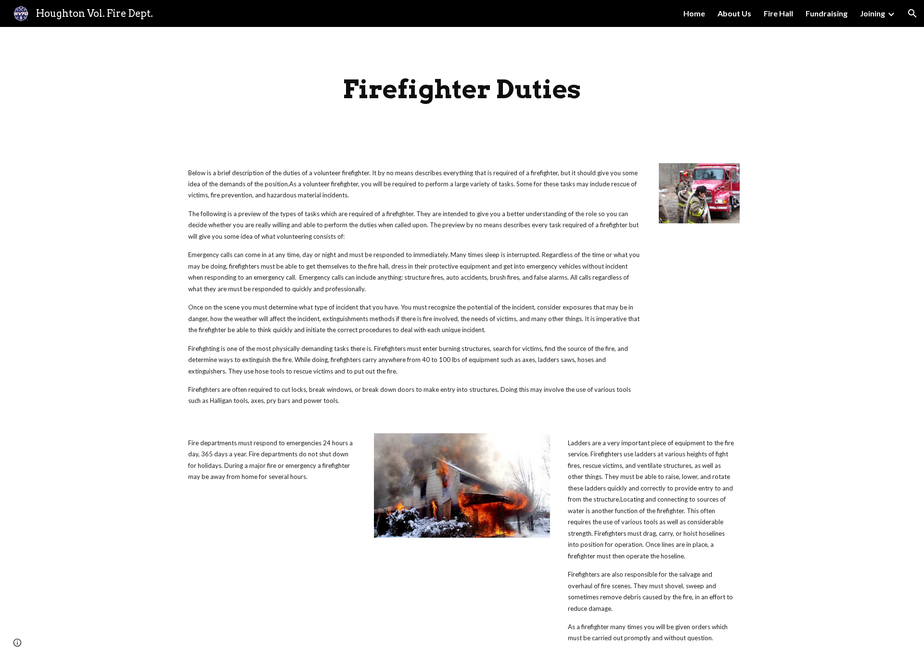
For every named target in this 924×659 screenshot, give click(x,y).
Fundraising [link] (826, 13)
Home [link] (694, 13)
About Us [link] (734, 13)
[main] (462, 89)
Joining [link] (872, 13)
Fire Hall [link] (778, 13)
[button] (912, 13)
